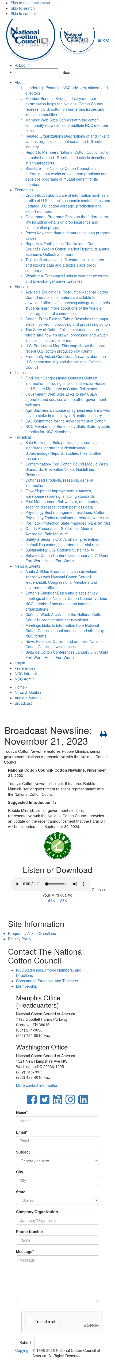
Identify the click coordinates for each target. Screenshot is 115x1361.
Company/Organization (37, 1211)
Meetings (64, 630)
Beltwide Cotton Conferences (66, 558)
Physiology (67, 515)
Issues (20, 372)
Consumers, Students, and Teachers (47, 980)
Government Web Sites (65, 399)
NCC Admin (24, 679)
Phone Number (29, 1231)
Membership (26, 986)
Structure (66, 176)
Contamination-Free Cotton (66, 469)
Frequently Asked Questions (65, 362)
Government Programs (66, 222)
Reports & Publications (67, 249)
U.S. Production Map (65, 348)
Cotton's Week (64, 617)
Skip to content (23, 13)
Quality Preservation (59, 531)
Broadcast (23, 703)
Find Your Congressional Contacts (65, 383)
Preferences (25, 668)
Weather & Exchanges (66, 278)
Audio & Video (61, 579)
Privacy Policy (19, 938)
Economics (24, 189)
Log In (24, 65)
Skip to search (23, 8)
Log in (20, 662)
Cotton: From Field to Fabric (67, 321)
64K (51, 900)
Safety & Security (62, 541)
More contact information (37, 1085)
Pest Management (62, 504)
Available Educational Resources (67, 302)
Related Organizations (67, 141)
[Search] (108, 40)
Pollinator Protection (67, 523)
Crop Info (67, 203)
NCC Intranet (26, 673)
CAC (65, 421)
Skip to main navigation (30, 2)
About (20, 82)
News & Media (27, 692)
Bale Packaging (65, 445)
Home (20, 687)
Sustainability (59, 550)
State (20, 1191)
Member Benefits (64, 106)
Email (21, 1132)
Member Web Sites (66, 125)
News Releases (64, 644)
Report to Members (67, 157)
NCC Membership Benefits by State (67, 429)
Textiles (64, 265)
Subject (23, 1152)
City (19, 1171)
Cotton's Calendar (66, 601)
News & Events (27, 566)
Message (25, 1251)
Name (22, 1112)
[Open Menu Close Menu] (102, 40)
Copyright (23, 1350)
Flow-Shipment (60, 493)
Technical (23, 437)
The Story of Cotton (66, 335)
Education (23, 286)
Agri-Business (67, 412)
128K (62, 900)
